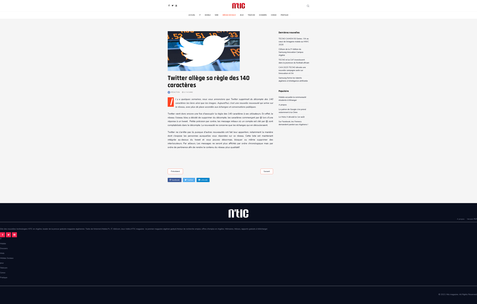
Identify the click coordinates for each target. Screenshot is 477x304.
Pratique (284, 15)
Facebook (175, 180)
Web (216, 15)
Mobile (208, 15)
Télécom (251, 15)
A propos (460, 219)
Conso (274, 15)
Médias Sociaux (229, 15)
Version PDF (472, 219)
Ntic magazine (452, 294)
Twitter (190, 180)
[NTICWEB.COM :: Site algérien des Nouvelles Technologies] (238, 5)
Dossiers (263, 15)
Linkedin (204, 180)
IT (200, 15)
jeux (2, 263)
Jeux (242, 15)
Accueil (192, 15)
